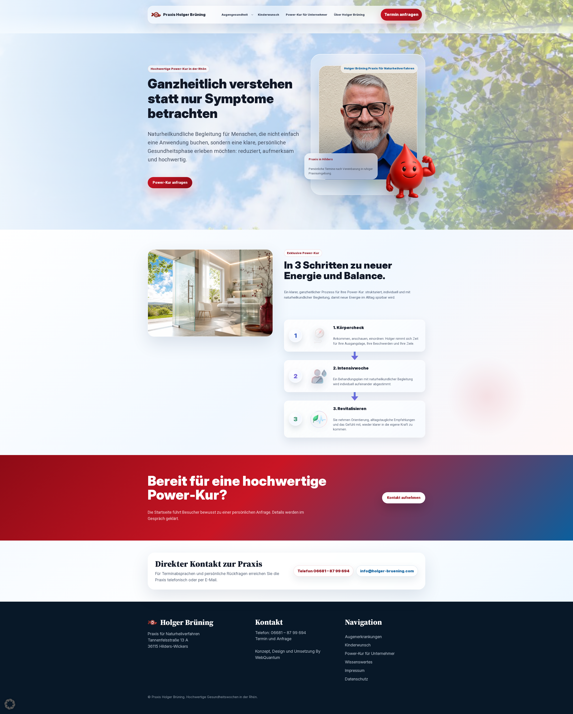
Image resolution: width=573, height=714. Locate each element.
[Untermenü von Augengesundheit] (252, 14)
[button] (10, 704)
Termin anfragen (401, 14)
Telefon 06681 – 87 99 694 (323, 571)
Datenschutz (356, 679)
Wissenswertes (358, 662)
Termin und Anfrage (273, 638)
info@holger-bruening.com (387, 571)
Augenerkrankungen (363, 636)
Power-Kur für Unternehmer (370, 653)
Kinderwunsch (358, 645)
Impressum (355, 670)
